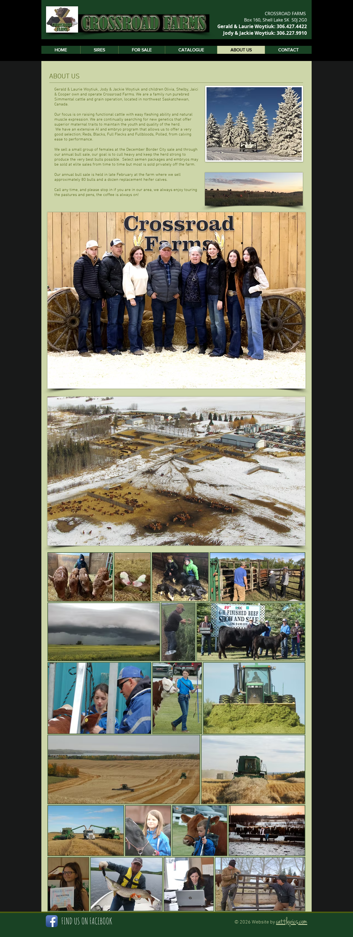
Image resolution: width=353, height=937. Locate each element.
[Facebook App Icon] (52, 921)
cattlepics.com (291, 921)
